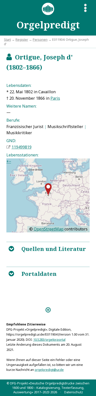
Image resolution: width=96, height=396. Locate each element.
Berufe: (13, 120)
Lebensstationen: (22, 155)
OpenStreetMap (49, 229)
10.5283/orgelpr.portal (49, 339)
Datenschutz (73, 392)
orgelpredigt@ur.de (49, 369)
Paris (55, 98)
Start (7, 39)
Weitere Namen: (21, 106)
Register (22, 39)
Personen (40, 39)
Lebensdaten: (18, 85)
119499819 (22, 147)
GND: (11, 140)
